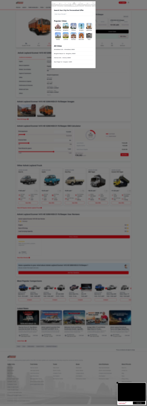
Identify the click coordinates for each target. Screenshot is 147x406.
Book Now (139, 403)
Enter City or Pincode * (60, 14)
